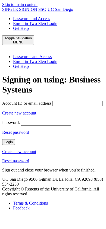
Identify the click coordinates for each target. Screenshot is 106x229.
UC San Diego (60, 9)
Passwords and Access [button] (32, 56)
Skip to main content (20, 4)
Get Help (21, 28)
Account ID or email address (26, 103)
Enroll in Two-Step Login (35, 23)
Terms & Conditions (30, 203)
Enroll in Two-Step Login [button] (35, 61)
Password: (11, 122)
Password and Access (31, 18)
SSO (42, 9)
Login (8, 142)
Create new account (19, 113)
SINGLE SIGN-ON (19, 9)
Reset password (15, 132)
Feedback (21, 208)
